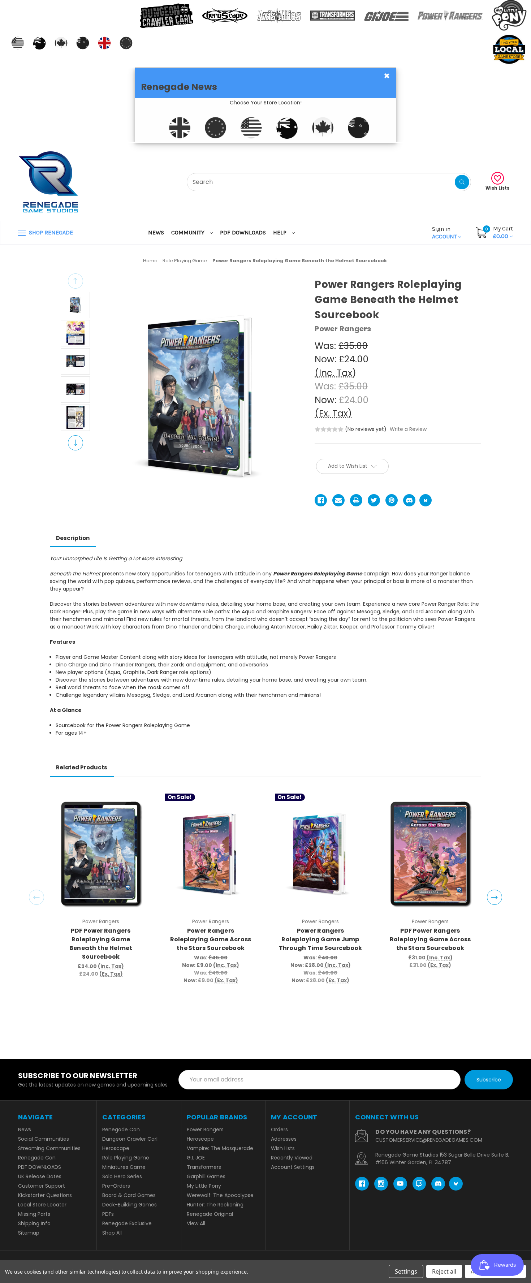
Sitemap (28, 1232)
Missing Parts (34, 1214)
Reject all (444, 1271)
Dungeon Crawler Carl (129, 1138)
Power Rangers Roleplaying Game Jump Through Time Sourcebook (320, 939)
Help (280, 232)
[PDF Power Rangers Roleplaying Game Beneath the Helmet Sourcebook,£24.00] (101, 854)
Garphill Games (206, 1176)
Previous (75, 281)
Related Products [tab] (81, 767)
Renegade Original (210, 1214)
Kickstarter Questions (45, 1195)
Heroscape (115, 1148)
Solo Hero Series (122, 1176)
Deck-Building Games (129, 1204)
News (156, 232)
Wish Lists (497, 188)
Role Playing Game (125, 1157)
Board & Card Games (129, 1195)
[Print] (356, 500)
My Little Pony (204, 1185)
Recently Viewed (291, 1157)
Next (75, 442)
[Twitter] (374, 500)
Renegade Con (37, 1157)
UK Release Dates (39, 1176)
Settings (406, 1271)
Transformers (204, 1167)
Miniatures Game (124, 1167)
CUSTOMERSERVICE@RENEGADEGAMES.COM (428, 1140)
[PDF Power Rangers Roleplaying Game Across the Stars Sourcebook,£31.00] (430, 854)
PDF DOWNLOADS (243, 232)
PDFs (108, 1214)
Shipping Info (34, 1223)
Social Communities (43, 1138)
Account (445, 232)
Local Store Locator (42, 1204)
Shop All (112, 1232)
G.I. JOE (196, 1157)
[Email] (338, 500)
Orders (279, 1129)
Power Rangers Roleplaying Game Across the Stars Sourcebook (210, 939)
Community (188, 232)
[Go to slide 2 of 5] (494, 897)
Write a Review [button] (408, 429)
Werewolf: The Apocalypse (220, 1195)
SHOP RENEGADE (50, 232)
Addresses (284, 1138)
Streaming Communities (49, 1148)
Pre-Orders (116, 1185)
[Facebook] (321, 500)
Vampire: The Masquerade (220, 1148)
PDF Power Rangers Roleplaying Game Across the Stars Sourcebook (430, 939)
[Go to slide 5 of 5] (36, 897)
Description (73, 538)
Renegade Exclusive (127, 1223)
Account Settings (293, 1167)
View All (196, 1223)
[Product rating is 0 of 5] (329, 429)
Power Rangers (205, 1129)
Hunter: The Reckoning (215, 1204)
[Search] (462, 182)
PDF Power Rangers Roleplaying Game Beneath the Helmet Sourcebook (101, 943)
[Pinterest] (391, 500)
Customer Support (41, 1185)
